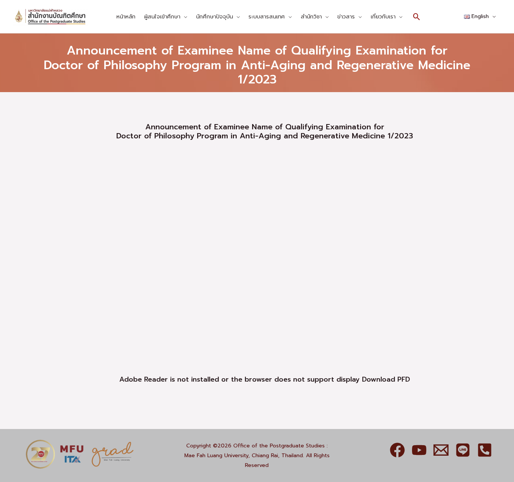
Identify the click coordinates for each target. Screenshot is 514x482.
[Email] (441, 450)
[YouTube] (419, 450)
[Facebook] (397, 450)
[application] (183, 16)
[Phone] (485, 450)
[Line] (463, 450)
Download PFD (386, 379)
